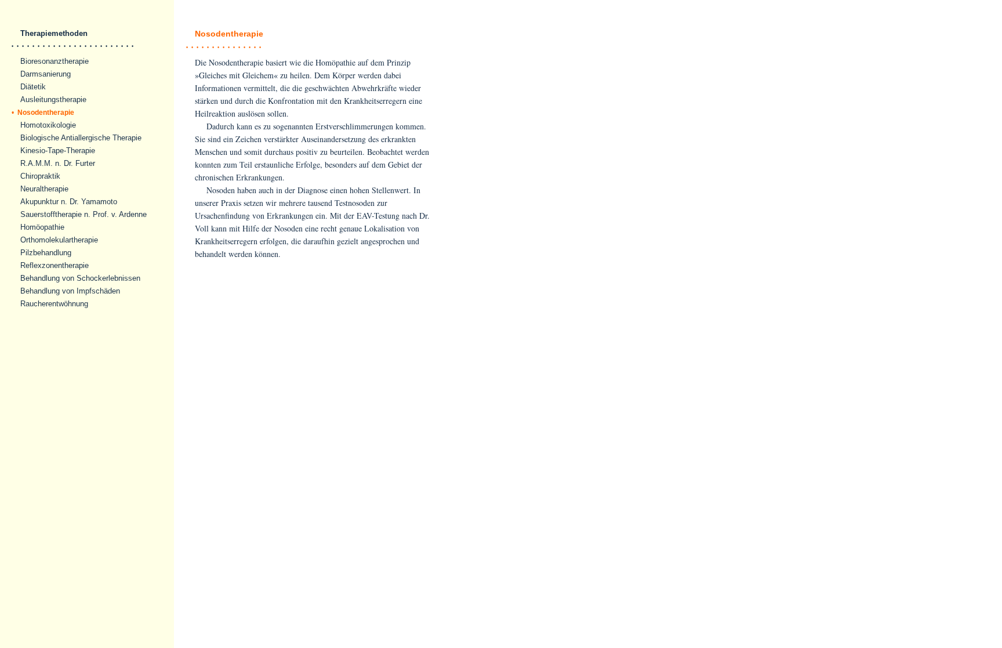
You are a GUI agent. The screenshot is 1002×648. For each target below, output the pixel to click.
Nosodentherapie (43, 112)
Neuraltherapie (44, 188)
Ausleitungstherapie (53, 99)
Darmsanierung (45, 74)
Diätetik (33, 86)
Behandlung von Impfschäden (70, 291)
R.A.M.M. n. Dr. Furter (57, 163)
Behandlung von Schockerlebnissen (80, 278)
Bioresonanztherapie (54, 61)
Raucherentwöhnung (54, 303)
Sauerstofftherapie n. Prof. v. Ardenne (83, 214)
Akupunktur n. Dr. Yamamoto (68, 201)
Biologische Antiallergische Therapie (80, 137)
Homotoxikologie (48, 125)
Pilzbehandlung (45, 252)
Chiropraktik (40, 176)
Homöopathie (42, 227)
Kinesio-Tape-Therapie (57, 150)
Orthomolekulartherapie (59, 240)
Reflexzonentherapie (54, 265)
